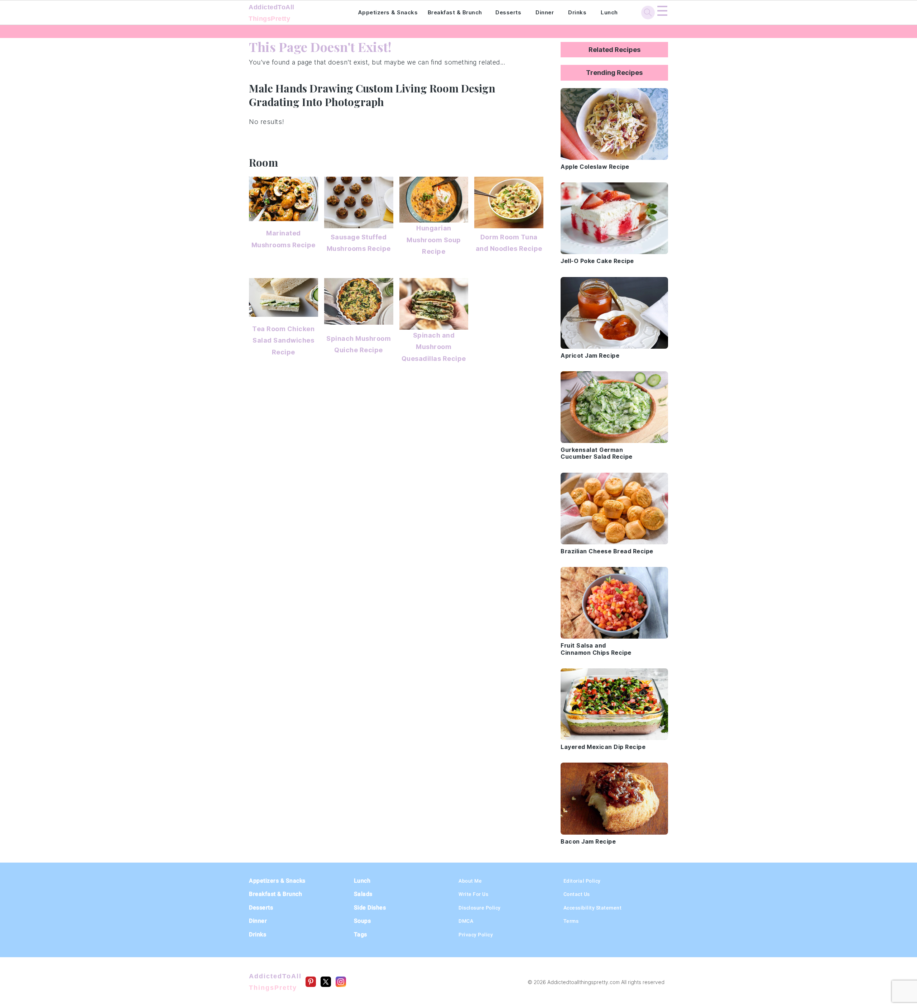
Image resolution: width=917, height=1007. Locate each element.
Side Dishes (370, 907)
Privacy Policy (475, 934)
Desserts (508, 12)
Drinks (577, 12)
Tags (360, 934)
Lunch (609, 12)
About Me (470, 881)
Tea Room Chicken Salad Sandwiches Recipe (283, 340)
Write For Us (473, 894)
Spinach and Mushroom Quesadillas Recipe (434, 346)
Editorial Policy (582, 881)
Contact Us (576, 894)
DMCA (465, 921)
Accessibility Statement (592, 908)
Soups (362, 920)
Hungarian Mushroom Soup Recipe (434, 239)
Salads (363, 894)
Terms (571, 921)
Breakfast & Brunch (455, 12)
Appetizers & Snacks (388, 12)
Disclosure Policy (479, 908)
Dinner (545, 12)
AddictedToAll (271, 13)
